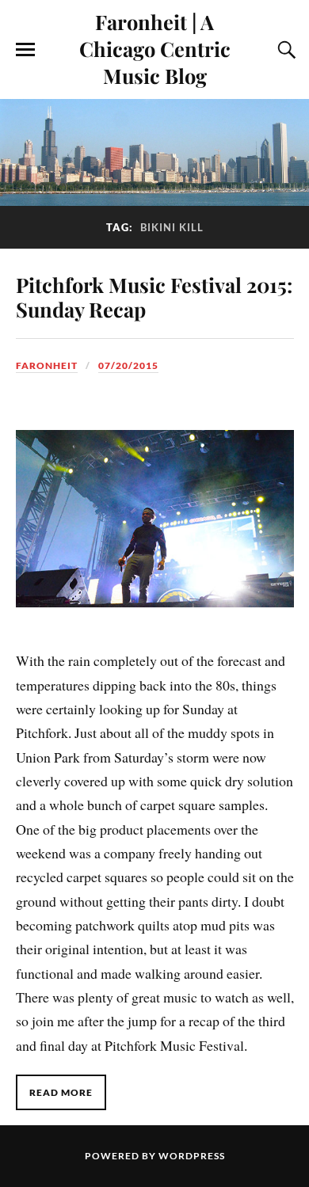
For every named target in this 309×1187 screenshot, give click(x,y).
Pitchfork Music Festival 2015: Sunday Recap (154, 297)
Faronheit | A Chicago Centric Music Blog (155, 48)
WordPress (191, 1156)
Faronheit (47, 365)
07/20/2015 (128, 365)
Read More (61, 1092)
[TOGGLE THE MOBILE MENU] (25, 50)
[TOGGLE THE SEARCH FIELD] (284, 50)
